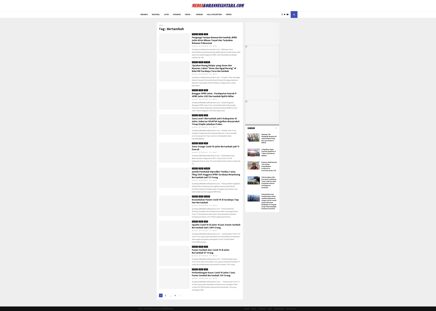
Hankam (199, 14)
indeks (201, 34)
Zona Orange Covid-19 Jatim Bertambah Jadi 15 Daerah (215, 148)
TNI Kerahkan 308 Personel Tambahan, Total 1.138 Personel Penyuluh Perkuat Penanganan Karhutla (268, 182)
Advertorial (262, 309)
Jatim (166, 14)
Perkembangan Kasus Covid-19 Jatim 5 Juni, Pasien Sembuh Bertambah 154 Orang (213, 274)
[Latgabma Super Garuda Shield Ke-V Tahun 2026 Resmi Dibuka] (254, 152)
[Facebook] (283, 14)
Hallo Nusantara (214, 14)
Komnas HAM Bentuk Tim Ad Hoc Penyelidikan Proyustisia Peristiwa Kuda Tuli (269, 166)
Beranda (144, 14)
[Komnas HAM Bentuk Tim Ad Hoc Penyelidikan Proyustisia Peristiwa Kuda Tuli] (254, 165)
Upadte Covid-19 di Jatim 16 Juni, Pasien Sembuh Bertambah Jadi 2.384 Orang (216, 226)
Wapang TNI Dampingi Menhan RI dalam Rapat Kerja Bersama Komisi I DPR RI (268, 138)
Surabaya (177, 14)
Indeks (229, 14)
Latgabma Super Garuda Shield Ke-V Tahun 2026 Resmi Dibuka (268, 152)
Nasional (156, 14)
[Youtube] (288, 14)
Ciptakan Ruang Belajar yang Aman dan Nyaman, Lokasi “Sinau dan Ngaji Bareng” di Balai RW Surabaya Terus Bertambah (214, 68)
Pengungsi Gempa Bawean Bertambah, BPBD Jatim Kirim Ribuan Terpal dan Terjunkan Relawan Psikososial (214, 40)
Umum (187, 14)
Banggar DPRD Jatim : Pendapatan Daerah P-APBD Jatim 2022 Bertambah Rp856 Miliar (214, 95)
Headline (194, 34)
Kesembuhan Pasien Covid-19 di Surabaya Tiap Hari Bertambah (215, 201)
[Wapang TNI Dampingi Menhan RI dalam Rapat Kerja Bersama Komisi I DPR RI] (254, 137)
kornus (196, 46)
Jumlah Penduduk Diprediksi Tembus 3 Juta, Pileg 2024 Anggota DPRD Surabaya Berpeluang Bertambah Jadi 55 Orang (216, 174)
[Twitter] (285, 14)
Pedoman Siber (291, 309)
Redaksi (253, 309)
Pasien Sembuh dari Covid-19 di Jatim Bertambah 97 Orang (210, 251)
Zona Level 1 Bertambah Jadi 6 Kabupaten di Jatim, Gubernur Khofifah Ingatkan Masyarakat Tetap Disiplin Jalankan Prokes (216, 121)
